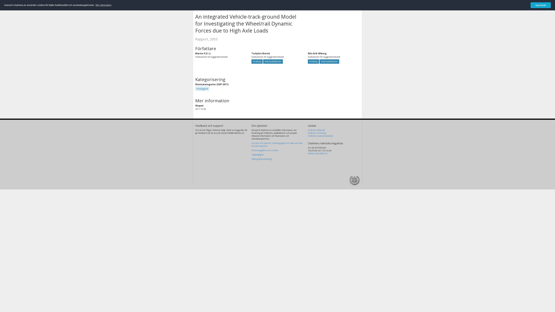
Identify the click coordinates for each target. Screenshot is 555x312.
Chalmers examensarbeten (320, 135)
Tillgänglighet (257, 154)
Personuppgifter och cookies (264, 150)
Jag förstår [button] (540, 5)
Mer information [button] (103, 5)
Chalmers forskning (317, 133)
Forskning (257, 61)
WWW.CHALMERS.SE (317, 153)
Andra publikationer (273, 61)
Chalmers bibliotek (316, 130)
